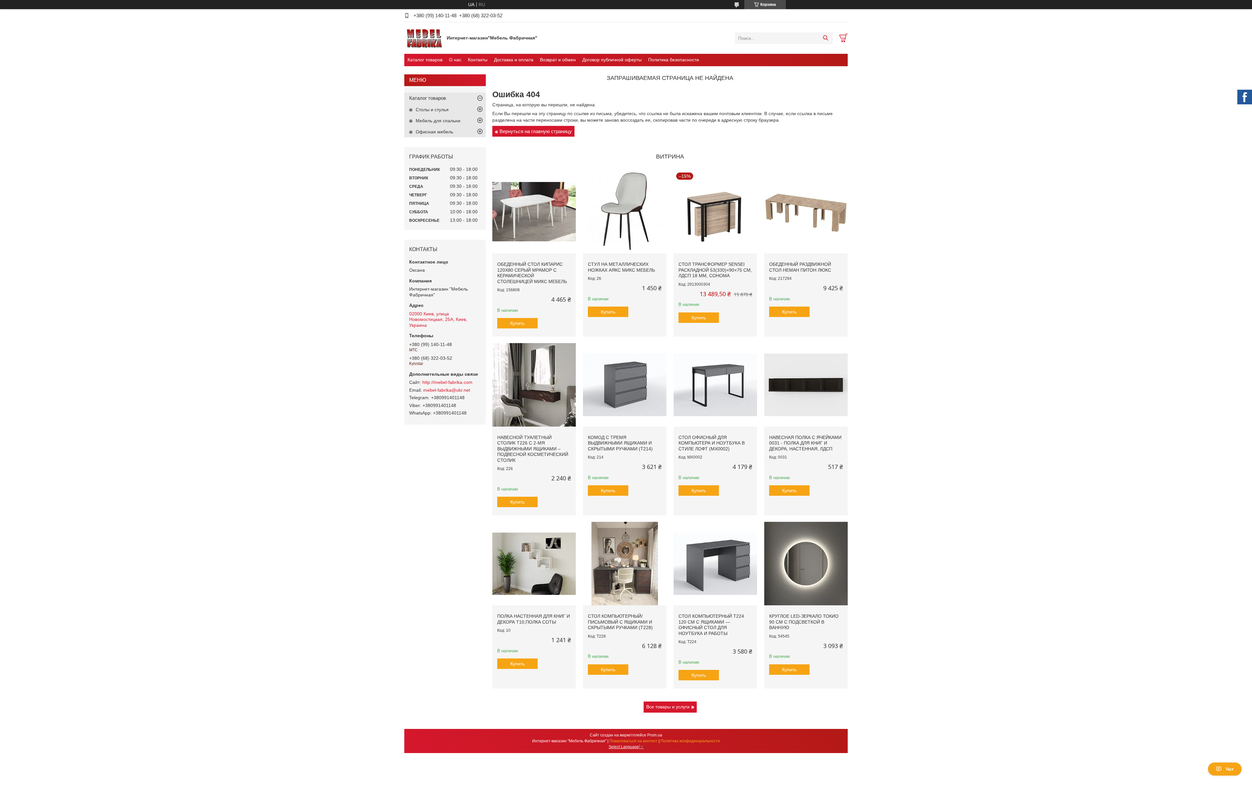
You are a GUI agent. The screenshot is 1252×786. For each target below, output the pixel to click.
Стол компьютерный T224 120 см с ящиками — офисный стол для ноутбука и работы (711, 624)
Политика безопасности (673, 59)
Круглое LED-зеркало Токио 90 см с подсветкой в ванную (804, 621)
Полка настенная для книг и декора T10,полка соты (533, 619)
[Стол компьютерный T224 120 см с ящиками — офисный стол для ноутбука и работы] (715, 563)
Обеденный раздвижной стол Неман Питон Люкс (800, 267)
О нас (455, 59)
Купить (517, 323)
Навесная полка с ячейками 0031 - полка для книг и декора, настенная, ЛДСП (805, 443)
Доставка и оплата (513, 59)
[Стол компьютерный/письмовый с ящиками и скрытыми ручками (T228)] (624, 563)
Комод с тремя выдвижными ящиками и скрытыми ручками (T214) (620, 443)
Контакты (477, 59)
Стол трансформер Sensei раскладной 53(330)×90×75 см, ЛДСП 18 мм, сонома (715, 270)
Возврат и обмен (558, 59)
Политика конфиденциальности (690, 741)
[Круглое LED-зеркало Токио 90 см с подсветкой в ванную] (806, 563)
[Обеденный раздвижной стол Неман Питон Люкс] (806, 211)
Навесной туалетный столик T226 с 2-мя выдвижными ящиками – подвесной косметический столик (532, 449)
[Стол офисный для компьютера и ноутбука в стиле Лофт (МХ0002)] (715, 385)
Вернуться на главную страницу (535, 131)
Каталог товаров (425, 59)
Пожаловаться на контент (633, 741)
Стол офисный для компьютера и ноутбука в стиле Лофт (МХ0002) (711, 443)
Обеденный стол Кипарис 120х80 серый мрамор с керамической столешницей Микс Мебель (532, 273)
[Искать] (825, 38)
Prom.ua (654, 735)
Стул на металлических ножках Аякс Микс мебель (621, 267)
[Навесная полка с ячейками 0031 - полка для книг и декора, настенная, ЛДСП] (806, 385)
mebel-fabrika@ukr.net (446, 390)
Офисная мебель (434, 131)
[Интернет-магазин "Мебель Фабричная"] (423, 37)
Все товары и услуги (668, 706)
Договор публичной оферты (612, 59)
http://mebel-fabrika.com (447, 382)
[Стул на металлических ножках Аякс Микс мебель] (624, 211)
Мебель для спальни (438, 120)
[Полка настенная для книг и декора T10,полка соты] (534, 563)
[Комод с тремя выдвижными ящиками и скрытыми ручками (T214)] (624, 385)
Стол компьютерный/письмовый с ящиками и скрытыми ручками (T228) (620, 621)
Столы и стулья (432, 109)
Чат (1230, 769)
